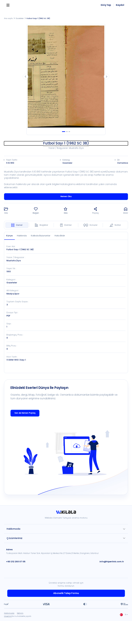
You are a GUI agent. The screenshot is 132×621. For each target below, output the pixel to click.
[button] (6, 211)
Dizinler (68, 225)
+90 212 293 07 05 (15, 561)
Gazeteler (20, 18)
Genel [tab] (19, 225)
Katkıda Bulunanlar (40, 235)
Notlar (118, 225)
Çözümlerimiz (14, 538)
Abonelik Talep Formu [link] (66, 593)
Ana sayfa (8, 18)
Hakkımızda (13, 528)
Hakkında (22, 235)
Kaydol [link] (120, 5)
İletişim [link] (20, 613)
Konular (94, 225)
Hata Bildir (60, 235)
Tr (125, 614)
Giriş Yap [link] (106, 5)
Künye (9, 235)
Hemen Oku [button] (66, 196)
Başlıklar (44, 225)
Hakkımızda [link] (9, 613)
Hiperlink (8, 616)
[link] (66, 513)
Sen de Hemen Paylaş (24, 413)
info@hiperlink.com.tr (111, 561)
